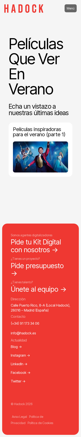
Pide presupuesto (37, 269)
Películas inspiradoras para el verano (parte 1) (39, 132)
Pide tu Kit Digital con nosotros (36, 246)
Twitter (18, 381)
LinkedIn (19, 364)
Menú (71, 8)
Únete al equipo (39, 289)
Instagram (20, 355)
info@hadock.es (23, 333)
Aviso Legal (19, 416)
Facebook (20, 372)
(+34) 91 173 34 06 (25, 323)
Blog (16, 347)
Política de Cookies (40, 423)
